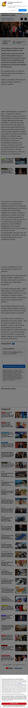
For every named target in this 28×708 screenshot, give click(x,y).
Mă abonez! (23, 10)
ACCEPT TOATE (14, 703)
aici (11, 689)
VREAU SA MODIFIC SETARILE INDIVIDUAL (14, 705)
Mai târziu (13, 10)
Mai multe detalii (19, 683)
